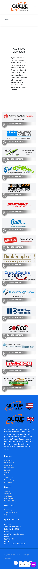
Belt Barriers (8, 460)
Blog (5, 514)
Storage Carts (8, 477)
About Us (7, 491)
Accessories (8, 482)
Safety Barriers (9, 462)
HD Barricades (9, 467)
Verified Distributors (10, 512)
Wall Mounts (8, 465)
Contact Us (7, 493)
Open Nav (35, 6)
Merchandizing (9, 479)
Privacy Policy (8, 498)
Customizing (8, 509)
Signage (7, 472)
